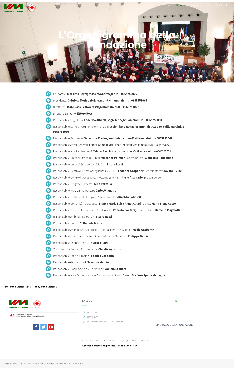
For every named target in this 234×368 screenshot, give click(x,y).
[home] (25, 302)
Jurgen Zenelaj (47, 363)
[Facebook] (36, 327)
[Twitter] (43, 327)
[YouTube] (51, 327)
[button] (226, 5)
